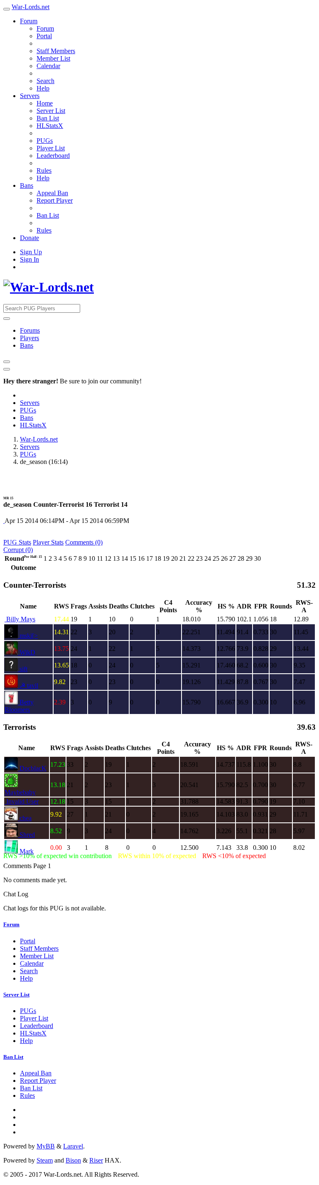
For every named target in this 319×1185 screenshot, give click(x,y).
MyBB (46, 1146)
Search (45, 80)
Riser (96, 1160)
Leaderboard (53, 155)
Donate (29, 237)
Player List (51, 148)
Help (43, 88)
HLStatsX (50, 125)
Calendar (48, 65)
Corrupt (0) (18, 549)
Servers (29, 95)
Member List (53, 58)
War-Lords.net (30, 6)
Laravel (73, 1146)
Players (29, 337)
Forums (30, 330)
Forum (28, 21)
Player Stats (48, 542)
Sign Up (31, 251)
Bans (26, 185)
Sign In (29, 259)
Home (45, 103)
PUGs (45, 140)
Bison (73, 1160)
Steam (45, 1160)
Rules (44, 170)
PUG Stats (17, 542)
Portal (44, 35)
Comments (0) (84, 542)
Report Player (55, 200)
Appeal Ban (52, 192)
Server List (51, 110)
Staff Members (56, 50)
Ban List (48, 118)
